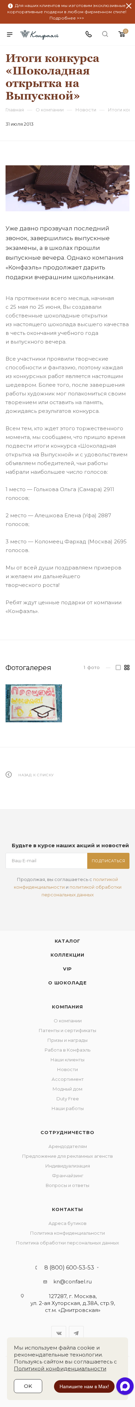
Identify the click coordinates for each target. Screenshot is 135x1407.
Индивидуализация (67, 1166)
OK (28, 1386)
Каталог (68, 941)
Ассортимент (68, 1079)
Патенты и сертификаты (67, 1030)
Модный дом (67, 1089)
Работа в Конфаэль (67, 1050)
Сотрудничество (67, 1132)
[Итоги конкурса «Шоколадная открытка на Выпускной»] (67, 188)
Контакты (67, 1209)
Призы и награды (67, 1040)
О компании (68, 1020)
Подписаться (108, 860)
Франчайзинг (67, 1175)
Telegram (76, 1333)
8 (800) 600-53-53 (69, 1268)
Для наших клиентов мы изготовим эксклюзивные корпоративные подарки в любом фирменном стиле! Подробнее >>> (66, 12)
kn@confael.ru (72, 1281)
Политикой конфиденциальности (60, 1368)
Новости (67, 1069)
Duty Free (67, 1098)
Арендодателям (67, 1146)
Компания (67, 1006)
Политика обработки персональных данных (67, 1242)
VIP (67, 969)
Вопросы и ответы (67, 1185)
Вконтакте (58, 1333)
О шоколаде (67, 982)
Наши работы (68, 1108)
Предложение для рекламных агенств (67, 1156)
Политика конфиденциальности (67, 1233)
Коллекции (67, 955)
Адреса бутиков (67, 1223)
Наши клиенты (67, 1059)
